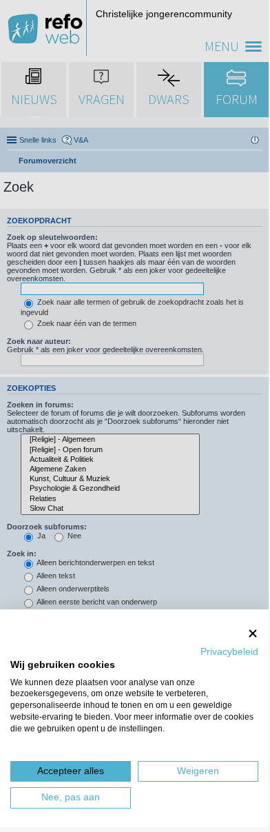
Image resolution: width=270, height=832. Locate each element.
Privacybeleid (229, 652)
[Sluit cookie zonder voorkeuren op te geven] (252, 633)
